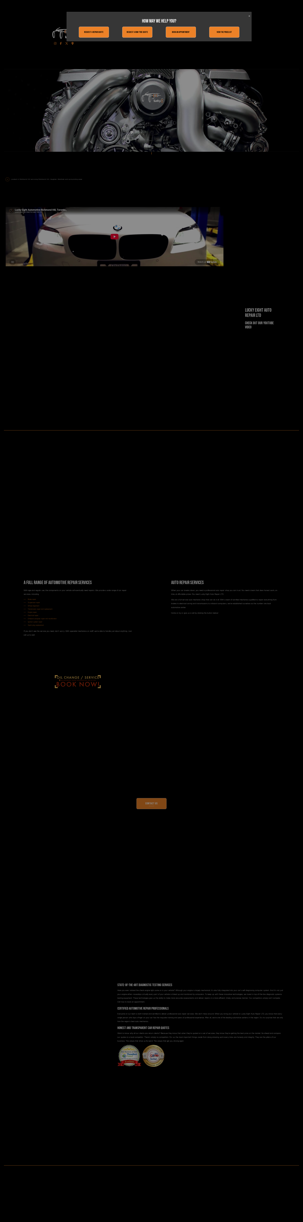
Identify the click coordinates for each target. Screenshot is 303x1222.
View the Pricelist (224, 32)
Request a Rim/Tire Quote (137, 32)
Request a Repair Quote (93, 32)
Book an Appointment (181, 32)
